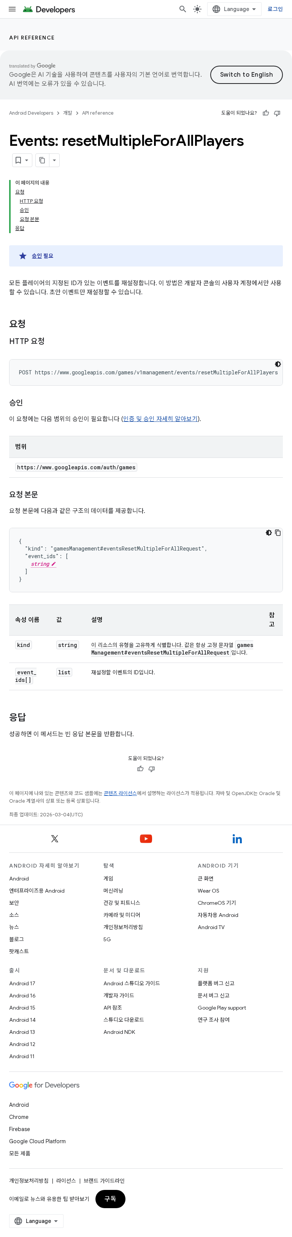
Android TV (211, 927)
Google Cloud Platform (37, 1141)
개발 (67, 113)
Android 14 (22, 1019)
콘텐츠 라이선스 (120, 793)
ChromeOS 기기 (217, 902)
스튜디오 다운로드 (123, 1019)
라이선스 (66, 1181)
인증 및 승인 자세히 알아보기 (160, 419)
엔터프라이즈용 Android (37, 890)
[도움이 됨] (265, 113)
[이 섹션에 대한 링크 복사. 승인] (30, 403)
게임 (108, 878)
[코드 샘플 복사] (277, 532)
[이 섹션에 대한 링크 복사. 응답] (33, 718)
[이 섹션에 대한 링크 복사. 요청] (33, 325)
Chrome (19, 1117)
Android (19, 878)
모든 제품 (19, 1153)
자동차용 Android (218, 915)
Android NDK (119, 1032)
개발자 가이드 (118, 995)
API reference (32, 37)
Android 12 (22, 1044)
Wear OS (208, 890)
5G (107, 939)
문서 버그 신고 (214, 995)
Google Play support (222, 1007)
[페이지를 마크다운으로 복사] (42, 160)
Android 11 (22, 1056)
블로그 (16, 939)
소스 (14, 915)
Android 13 (22, 1032)
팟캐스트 (19, 951)
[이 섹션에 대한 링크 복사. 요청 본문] (45, 495)
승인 (37, 255)
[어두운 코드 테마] (277, 364)
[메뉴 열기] (12, 9)
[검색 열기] (182, 9)
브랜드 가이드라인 (104, 1181)
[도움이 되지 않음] (277, 113)
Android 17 (22, 983)
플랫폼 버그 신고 (216, 983)
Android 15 (22, 1007)
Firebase (19, 1129)
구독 (110, 1199)
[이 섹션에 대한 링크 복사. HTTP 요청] (51, 342)
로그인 (275, 9)
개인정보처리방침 (123, 927)
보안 (14, 902)
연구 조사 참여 (214, 1019)
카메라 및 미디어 (121, 915)
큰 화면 (206, 878)
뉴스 (14, 927)
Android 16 (22, 995)
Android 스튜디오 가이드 (131, 983)
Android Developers (31, 113)
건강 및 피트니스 (121, 902)
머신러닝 (113, 890)
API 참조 (112, 1007)
